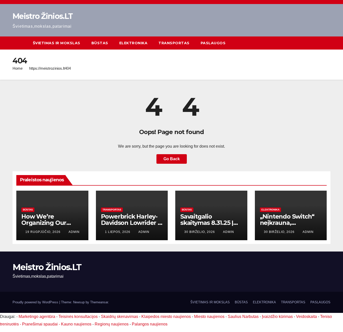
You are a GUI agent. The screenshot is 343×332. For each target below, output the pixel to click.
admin (74, 232)
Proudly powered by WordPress (36, 302)
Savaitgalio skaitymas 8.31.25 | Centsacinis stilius (206, 223)
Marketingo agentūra (37, 316)
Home (18, 68)
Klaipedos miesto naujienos (166, 316)
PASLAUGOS (213, 43)
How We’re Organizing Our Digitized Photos (45, 223)
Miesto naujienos (209, 316)
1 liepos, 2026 (118, 232)
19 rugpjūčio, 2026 (43, 232)
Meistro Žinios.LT (43, 16)
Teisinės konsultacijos (78, 316)
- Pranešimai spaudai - (40, 324)
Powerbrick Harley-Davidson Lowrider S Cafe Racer (131, 223)
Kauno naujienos (76, 324)
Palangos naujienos (149, 324)
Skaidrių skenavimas (119, 316)
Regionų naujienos (112, 324)
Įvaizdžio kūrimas (277, 316)
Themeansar (99, 302)
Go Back (171, 159)
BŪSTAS (99, 43)
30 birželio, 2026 (200, 232)
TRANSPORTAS (174, 43)
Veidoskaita (306, 316)
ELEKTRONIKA (133, 43)
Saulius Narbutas (243, 316)
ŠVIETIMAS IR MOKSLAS (56, 43)
